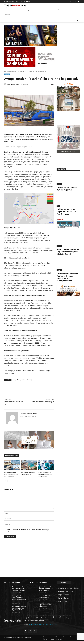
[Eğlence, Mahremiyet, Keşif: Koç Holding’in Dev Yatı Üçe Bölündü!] (12, 465)
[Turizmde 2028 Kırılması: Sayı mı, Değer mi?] (29, 465)
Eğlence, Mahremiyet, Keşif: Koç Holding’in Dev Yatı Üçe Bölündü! (11, 474)
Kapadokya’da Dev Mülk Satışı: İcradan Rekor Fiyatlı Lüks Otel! (19, 608)
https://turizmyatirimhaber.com (28, 416)
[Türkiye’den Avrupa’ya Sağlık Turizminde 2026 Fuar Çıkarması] (46, 465)
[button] (77, 19)
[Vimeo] (76, 1)
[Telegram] (37, 90)
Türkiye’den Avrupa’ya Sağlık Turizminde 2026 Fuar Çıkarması (45, 474)
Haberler (13, 71)
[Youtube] (79, 1)
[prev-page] (5, 481)
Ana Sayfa (7, 71)
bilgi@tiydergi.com (51, 624)
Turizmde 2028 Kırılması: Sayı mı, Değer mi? (67, 188)
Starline (29, 379)
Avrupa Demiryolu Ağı (19, 379)
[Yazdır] (42, 90)
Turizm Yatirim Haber (13, 84)
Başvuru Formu (63, 595)
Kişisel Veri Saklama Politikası (68, 588)
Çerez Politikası (63, 598)
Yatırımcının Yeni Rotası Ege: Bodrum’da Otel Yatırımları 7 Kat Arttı (19, 588)
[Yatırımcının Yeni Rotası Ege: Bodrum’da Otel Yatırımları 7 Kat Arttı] (7, 588)
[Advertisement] (29, 557)
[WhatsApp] (33, 90)
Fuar (40, 469)
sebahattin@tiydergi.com (36, 624)
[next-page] (8, 481)
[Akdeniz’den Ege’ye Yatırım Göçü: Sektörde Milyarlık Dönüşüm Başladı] (68, 241)
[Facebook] (67, 1)
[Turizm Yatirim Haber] (5, 84)
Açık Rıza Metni (63, 601)
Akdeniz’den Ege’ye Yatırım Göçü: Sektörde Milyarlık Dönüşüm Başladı (68, 251)
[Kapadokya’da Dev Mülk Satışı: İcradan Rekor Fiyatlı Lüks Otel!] (7, 608)
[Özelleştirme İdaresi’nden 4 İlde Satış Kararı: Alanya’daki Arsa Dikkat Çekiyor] (7, 597)
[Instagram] (70, 1)
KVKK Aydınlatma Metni (66, 591)
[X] (73, 1)
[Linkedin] (28, 90)
